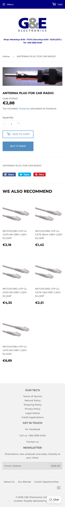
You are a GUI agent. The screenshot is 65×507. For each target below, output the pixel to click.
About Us (9, 481)
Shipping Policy (33, 404)
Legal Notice (32, 413)
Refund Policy (33, 400)
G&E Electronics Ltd (35, 497)
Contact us (32, 441)
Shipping (24, 108)
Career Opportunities (46, 481)
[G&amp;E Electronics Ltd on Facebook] (59, 488)
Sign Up (55, 466)
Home (6, 56)
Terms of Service (32, 396)
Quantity (8, 117)
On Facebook (32, 429)
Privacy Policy (32, 408)
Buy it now (18, 146)
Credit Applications (32, 417)
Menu (10, 4)
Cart (59, 4)
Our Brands (24, 481)
